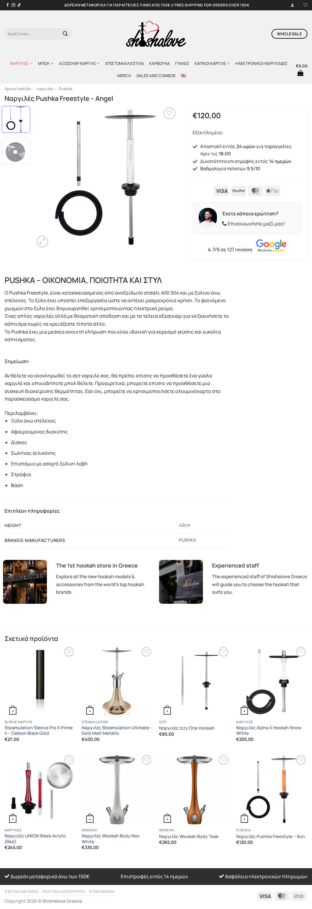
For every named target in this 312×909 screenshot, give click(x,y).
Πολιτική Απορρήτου (64, 891)
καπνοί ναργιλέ (210, 63)
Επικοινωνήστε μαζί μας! (256, 223)
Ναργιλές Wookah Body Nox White (111, 838)
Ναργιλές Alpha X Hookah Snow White (268, 730)
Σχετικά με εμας (21, 891)
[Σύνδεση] (292, 5)
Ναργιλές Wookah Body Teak (188, 836)
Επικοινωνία (102, 891)
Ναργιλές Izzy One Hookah (186, 728)
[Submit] (65, 34)
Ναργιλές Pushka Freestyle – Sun (270, 836)
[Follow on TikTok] (19, 5)
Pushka (65, 88)
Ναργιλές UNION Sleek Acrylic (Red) (35, 838)
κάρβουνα (159, 63)
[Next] (166, 177)
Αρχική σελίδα (18, 88)
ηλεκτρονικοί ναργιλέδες (262, 63)
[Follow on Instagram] (13, 5)
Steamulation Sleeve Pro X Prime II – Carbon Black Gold (39, 730)
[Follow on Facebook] (7, 5)
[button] (301, 69)
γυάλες (182, 63)
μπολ (44, 63)
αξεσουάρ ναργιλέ (77, 63)
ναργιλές (19, 63)
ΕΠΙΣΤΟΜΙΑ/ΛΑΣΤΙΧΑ (124, 63)
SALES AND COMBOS (156, 75)
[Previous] (44, 177)
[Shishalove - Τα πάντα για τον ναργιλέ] (156, 33)
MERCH (124, 75)
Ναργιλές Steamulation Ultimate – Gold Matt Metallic (117, 730)
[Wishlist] (305, 5)
